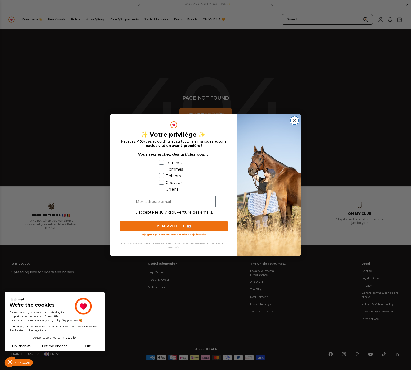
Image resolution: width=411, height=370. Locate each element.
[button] (10, 362)
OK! (88, 346)
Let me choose (55, 346)
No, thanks (21, 346)
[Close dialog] (294, 120)
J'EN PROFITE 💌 (174, 226)
